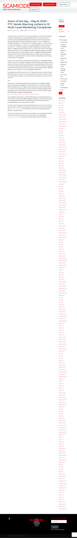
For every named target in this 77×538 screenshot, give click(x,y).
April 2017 (61, 360)
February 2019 (62, 309)
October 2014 (62, 430)
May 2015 (61, 413)
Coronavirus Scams (50, 4)
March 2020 (62, 279)
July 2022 (61, 214)
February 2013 (62, 476)
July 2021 (61, 242)
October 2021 (62, 235)
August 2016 (62, 379)
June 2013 (61, 467)
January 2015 (62, 423)
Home (17, 17)
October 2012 (62, 485)
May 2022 (61, 219)
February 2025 (62, 142)
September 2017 (63, 348)
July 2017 (61, 353)
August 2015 (62, 406)
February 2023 (62, 198)
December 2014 (63, 425)
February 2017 (62, 365)
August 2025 (62, 128)
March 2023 (62, 195)
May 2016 (61, 386)
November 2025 (63, 121)
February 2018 (62, 337)
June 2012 (61, 495)
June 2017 (61, 355)
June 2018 (61, 328)
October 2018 (62, 318)
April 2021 (61, 249)
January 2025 (62, 144)
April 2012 (61, 499)
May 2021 (61, 246)
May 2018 (61, 330)
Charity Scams (64, 42)
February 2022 (62, 226)
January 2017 (62, 367)
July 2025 (61, 131)
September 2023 (63, 181)
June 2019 (61, 300)
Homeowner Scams (64, 59)
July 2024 (61, 158)
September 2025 (63, 126)
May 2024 (61, 163)
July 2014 (61, 437)
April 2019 (61, 304)
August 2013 (62, 462)
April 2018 (61, 332)
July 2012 (61, 492)
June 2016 (61, 383)
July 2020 (61, 270)
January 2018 (62, 339)
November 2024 (63, 149)
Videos (41, 17)
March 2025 (62, 140)
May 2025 (61, 135)
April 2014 (61, 443)
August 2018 (62, 323)
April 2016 (61, 388)
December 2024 (63, 147)
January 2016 (62, 395)
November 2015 (63, 399)
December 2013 (63, 453)
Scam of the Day (35, 4)
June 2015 (61, 411)
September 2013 (63, 460)
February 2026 (62, 114)
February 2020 (62, 281)
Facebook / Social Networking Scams (63, 53)
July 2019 (61, 297)
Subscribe (55, 527)
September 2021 (63, 237)
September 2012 (63, 488)
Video (62, 90)
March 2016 (62, 390)
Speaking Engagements (50, 17)
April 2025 (61, 137)
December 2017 (63, 341)
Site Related (63, 81)
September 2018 (63, 321)
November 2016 (63, 372)
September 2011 (63, 508)
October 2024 (62, 151)
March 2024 (62, 168)
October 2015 (62, 402)
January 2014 (62, 450)
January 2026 (62, 117)
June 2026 (61, 105)
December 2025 (63, 119)
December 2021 (63, 230)
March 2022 (62, 223)
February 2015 (62, 420)
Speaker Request (63, 4)
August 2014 (62, 434)
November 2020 (63, 260)
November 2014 (63, 427)
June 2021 (61, 244)
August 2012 (62, 490)
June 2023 (61, 188)
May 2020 (61, 274)
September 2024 (63, 154)
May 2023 (61, 191)
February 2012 (62, 504)
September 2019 (63, 293)
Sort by (60, 29)
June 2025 (61, 133)
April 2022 (61, 221)
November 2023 (63, 177)
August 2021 (62, 239)
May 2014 (61, 441)
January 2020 (62, 284)
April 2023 (61, 193)
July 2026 (61, 103)
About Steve (23, 17)
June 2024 (61, 161)
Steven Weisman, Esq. (14, 30)
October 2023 (62, 179)
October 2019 (62, 291)
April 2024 (61, 165)
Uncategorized (64, 87)
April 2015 (61, 416)
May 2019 (61, 302)
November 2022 (63, 205)
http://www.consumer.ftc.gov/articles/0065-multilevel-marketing (23, 94)
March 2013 (62, 474)
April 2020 (61, 277)
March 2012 (62, 501)
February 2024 (62, 170)
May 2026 (61, 107)
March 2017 (62, 362)
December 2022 (63, 202)
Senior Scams (64, 79)
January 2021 (62, 256)
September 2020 (63, 265)
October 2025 (62, 124)
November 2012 (63, 483)
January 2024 (62, 172)
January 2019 (62, 311)
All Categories (64, 40)
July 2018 (61, 325)
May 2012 (61, 497)
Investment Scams (63, 65)
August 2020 (62, 267)
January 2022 (62, 228)
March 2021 (62, 251)
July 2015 (61, 409)
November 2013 (63, 455)
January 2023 (62, 200)
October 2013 (62, 457)
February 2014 (62, 448)
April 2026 (61, 110)
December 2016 (63, 369)
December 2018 (63, 314)
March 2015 (62, 418)
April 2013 (61, 471)
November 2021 (63, 233)
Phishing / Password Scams (63, 70)
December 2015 (63, 397)
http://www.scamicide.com (16, 108)
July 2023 (61, 186)
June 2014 (61, 439)
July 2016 (61, 381)
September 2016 (63, 376)
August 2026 (62, 100)
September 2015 (63, 404)
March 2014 (62, 446)
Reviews (59, 17)
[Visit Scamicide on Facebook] (9, 519)
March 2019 (62, 307)
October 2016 (62, 374)
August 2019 (62, 295)
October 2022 (62, 207)
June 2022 (61, 216)
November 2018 (63, 316)
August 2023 (62, 184)
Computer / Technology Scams (63, 46)
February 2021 (62, 253)
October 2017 (62, 346)
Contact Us (34, 9)
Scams (29, 17)
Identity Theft (64, 62)
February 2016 (62, 393)
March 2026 (62, 112)
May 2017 (61, 358)
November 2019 (63, 288)
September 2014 (63, 432)
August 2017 (62, 351)
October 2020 (62, 263)
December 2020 (63, 258)
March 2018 (62, 335)
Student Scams (62, 84)
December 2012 (63, 481)
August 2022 (62, 212)
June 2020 (61, 272)
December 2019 (63, 286)
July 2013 (61, 464)
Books (36, 17)
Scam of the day (32, 30)
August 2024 (62, 156)
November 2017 (63, 344)
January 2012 (62, 506)
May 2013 (61, 469)
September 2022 (63, 209)
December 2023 (63, 175)
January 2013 (62, 478)
